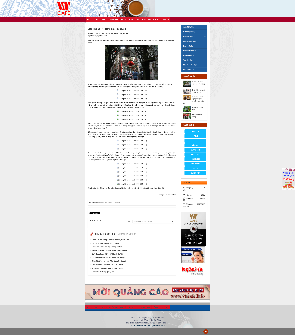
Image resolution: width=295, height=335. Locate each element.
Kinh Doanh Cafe (189, 70)
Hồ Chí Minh (195, 159)
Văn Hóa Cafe (188, 60)
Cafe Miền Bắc (188, 27)
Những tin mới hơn (105, 234)
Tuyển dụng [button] (113, 20)
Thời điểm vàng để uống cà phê (198, 91)
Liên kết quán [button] (133, 20)
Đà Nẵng (195, 145)
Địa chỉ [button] (123, 20)
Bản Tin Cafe (188, 46)
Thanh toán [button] (146, 20)
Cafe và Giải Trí (188, 55)
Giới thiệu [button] (95, 20)
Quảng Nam (195, 150)
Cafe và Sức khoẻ (189, 41)
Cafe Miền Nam (189, 36)
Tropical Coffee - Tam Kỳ (198, 108)
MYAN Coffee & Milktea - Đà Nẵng (198, 83)
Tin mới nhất (189, 76)
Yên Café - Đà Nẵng (197, 116)
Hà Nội (195, 136)
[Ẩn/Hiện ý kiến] (129, 221)
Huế (195, 141)
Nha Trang (195, 154)
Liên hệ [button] (156, 20)
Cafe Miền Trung (189, 32)
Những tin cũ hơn (127, 234)
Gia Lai (195, 168)
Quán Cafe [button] (165, 20)
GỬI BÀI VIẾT (195, 173)
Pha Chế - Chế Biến (190, 65)
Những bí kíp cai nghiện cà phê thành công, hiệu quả (193, 99)
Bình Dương (195, 164)
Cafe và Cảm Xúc (189, 51)
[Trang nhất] (88, 19)
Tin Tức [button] (104, 20)
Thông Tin (195, 131)
